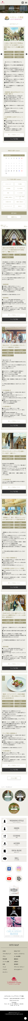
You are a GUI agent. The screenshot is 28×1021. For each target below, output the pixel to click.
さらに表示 (14, 778)
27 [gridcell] (14, 170)
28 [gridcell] (16, 170)
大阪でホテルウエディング (14, 1012)
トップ (2, 787)
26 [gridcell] (11, 170)
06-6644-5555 (16, 1000)
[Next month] (23, 155)
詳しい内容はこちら (14, 135)
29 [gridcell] (19, 170)
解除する (14, 217)
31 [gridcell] (6, 173)
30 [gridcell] (21, 170)
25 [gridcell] (8, 170)
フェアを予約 (14, 139)
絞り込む (14, 213)
